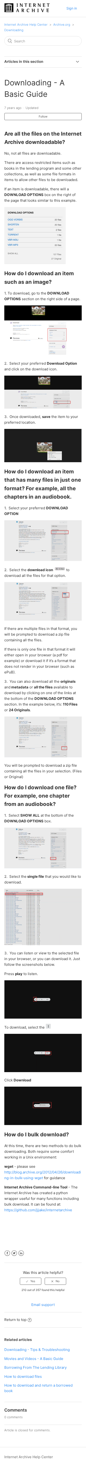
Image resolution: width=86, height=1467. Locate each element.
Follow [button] (43, 116)
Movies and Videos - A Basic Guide (33, 1358)
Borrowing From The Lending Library (35, 1367)
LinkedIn (21, 1253)
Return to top (15, 1319)
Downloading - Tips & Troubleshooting (37, 1349)
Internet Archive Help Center (26, 24)
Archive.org (61, 24)
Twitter (14, 1253)
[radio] (30, 1281)
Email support (43, 1304)
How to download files (23, 1376)
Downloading (13, 30)
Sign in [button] (71, 8)
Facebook (7, 1253)
